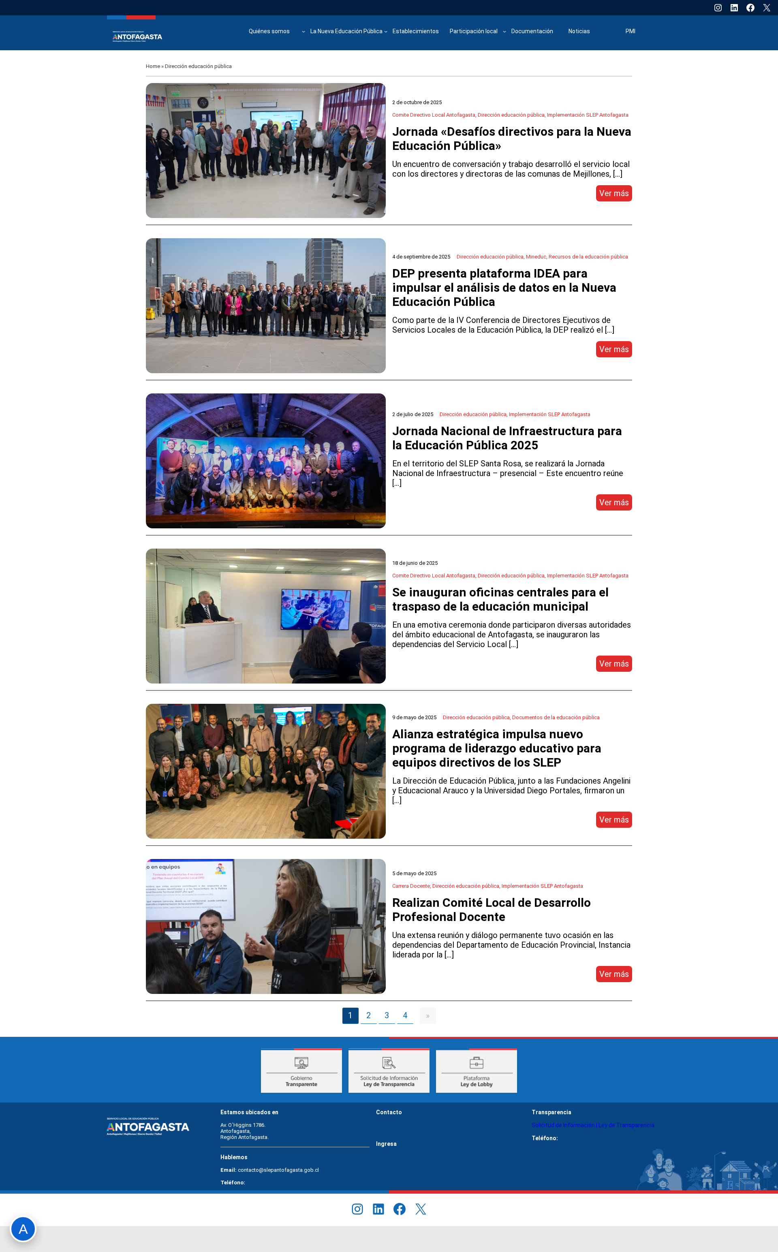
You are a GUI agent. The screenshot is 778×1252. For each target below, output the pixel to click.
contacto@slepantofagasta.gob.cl (278, 1170)
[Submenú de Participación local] (504, 31)
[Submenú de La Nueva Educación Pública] (385, 31)
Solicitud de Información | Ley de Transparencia (593, 1125)
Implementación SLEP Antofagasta (587, 115)
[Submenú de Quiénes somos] (303, 31)
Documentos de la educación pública (556, 717)
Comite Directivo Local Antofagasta (433, 115)
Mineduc (536, 257)
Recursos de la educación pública (588, 257)
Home (153, 66)
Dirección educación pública (511, 115)
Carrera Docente (411, 886)
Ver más (615, 194)
